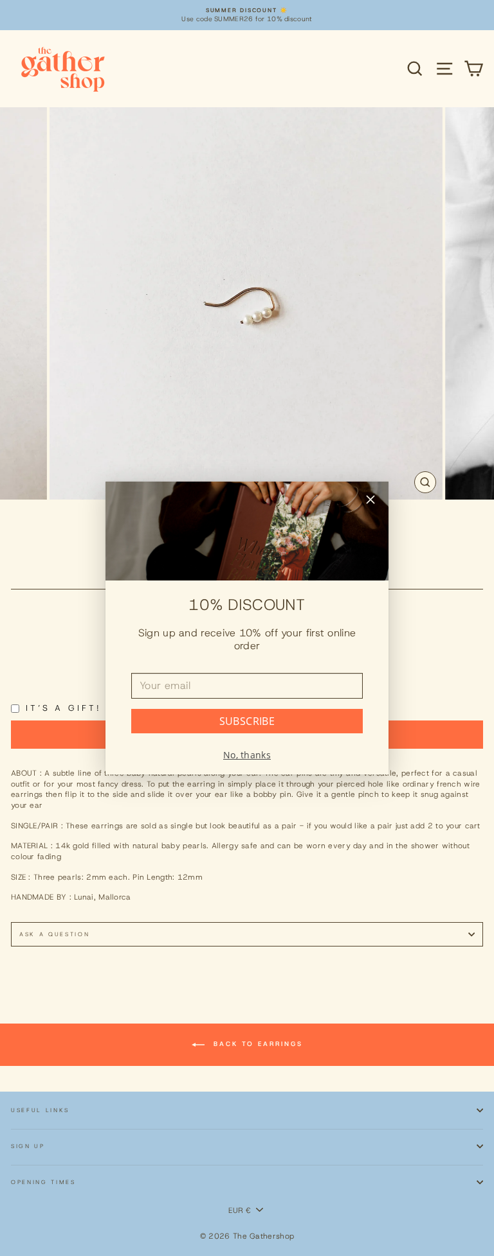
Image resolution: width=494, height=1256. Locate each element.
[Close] (370, 501)
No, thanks (247, 755)
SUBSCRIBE (247, 721)
